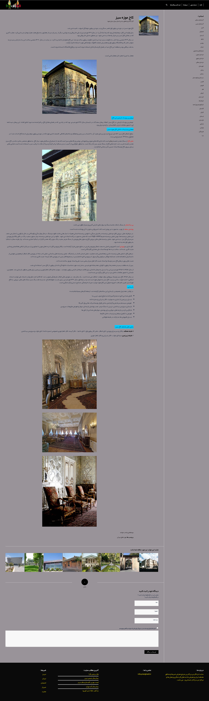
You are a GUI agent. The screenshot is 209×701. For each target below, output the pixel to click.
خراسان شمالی (200, 62)
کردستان (201, 96)
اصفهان (202, 31)
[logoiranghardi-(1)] (13, 5)
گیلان (202, 112)
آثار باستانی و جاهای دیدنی (126, 21)
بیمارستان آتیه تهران (92, 687)
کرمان (202, 93)
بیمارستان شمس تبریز (91, 678)
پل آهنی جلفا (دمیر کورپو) (91, 691)
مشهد (44, 691)
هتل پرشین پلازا (94, 674)
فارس (202, 81)
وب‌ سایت (155, 619)
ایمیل (155, 611)
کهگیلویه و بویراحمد (198, 104)
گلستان (201, 108)
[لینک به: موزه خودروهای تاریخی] (14, 562)
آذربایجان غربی (200, 23)
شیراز (44, 687)
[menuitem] (201, 5)
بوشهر (202, 43)
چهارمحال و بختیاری (198, 50)
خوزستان (201, 66)
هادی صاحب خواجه (125, 532)
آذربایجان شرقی (199, 19)
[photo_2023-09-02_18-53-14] (148, 25)
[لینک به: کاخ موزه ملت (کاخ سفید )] (148, 562)
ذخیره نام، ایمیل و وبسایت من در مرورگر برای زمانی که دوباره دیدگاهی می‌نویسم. (137, 628)
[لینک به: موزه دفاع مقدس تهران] (53, 562)
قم (203, 89)
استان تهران (116, 21)
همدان (202, 127)
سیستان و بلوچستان (198, 77)
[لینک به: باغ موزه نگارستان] (110, 562)
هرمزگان (201, 131)
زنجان (111, 141)
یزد (203, 135)
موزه (108, 21)
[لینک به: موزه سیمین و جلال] (72, 562)
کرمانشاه (201, 100)
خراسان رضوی (200, 58)
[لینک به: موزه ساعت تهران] (34, 562)
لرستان (202, 116)
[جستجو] (166, 5)
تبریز (44, 674)
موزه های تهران (121, 537)
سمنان (202, 73)
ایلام (202, 39)
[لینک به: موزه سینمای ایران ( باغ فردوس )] (91, 562)
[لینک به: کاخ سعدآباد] (129, 562)
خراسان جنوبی (200, 54)
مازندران (201, 120)
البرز (202, 27)
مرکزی (202, 123)
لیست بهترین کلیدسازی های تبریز (88, 682)
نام (156, 602)
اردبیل (202, 35)
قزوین (202, 85)
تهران (111, 21)
